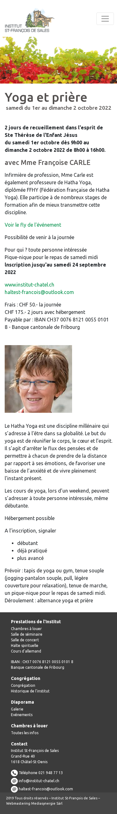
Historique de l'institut (30, 691)
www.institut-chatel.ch (29, 284)
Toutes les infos (24, 733)
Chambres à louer (26, 629)
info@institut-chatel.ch (39, 781)
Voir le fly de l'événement (33, 225)
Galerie (17, 709)
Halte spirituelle (24, 645)
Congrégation (23, 685)
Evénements (21, 715)
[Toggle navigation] (105, 18)
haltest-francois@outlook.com (39, 292)
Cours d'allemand (26, 651)
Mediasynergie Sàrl (46, 803)
